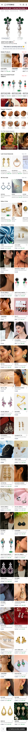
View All (24, 52)
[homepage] (9, 4)
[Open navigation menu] (2, 4)
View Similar (6, 38)
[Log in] (26, 4)
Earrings (7, 10)
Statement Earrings (14, 10)
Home (2, 10)
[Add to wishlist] (3, 729)
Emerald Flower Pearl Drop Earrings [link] (23, 10)
